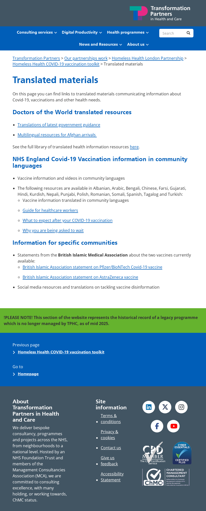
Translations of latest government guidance (59, 124)
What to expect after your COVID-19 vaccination (68, 220)
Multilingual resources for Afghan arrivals (57, 135)
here (134, 147)
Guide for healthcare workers (50, 210)
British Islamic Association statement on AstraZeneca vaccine (80, 277)
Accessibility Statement (112, 477)
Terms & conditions (111, 418)
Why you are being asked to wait (53, 230)
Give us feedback (109, 461)
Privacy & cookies (109, 434)
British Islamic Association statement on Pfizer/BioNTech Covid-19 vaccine (92, 267)
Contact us (111, 448)
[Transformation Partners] (159, 13)
